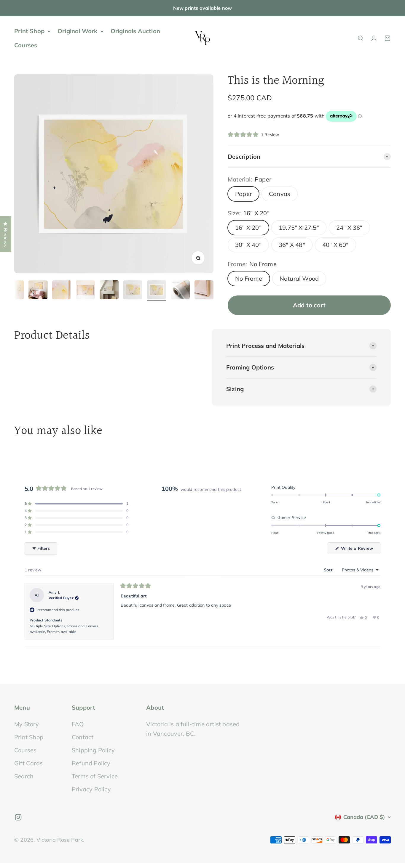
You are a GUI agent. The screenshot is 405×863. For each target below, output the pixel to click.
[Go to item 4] (61, 290)
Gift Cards (28, 763)
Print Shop (29, 31)
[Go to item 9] (180, 290)
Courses (25, 45)
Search (24, 776)
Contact (82, 737)
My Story (26, 724)
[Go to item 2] (14, 290)
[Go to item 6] (109, 290)
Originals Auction (135, 31)
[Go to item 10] (203, 290)
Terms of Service (95, 776)
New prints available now (202, 8)
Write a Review (360, 549)
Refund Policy (91, 763)
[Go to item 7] (132, 290)
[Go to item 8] (156, 290)
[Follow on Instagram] (18, 817)
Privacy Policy (91, 789)
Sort (329, 570)
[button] (253, 134)
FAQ (78, 724)
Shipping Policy (93, 750)
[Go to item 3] (37, 290)
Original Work (78, 31)
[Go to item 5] (85, 290)
